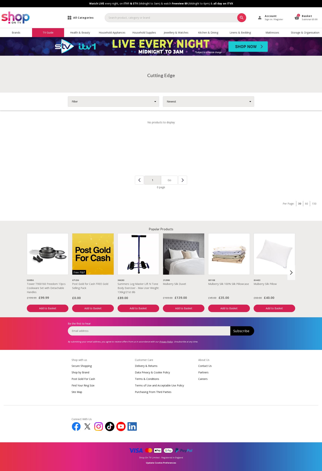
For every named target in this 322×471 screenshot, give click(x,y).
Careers (203, 379)
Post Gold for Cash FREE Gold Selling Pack (90, 286)
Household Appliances (112, 32)
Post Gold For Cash (83, 379)
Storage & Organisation (305, 32)
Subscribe (241, 331)
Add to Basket (47, 308)
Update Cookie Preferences (161, 462)
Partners (203, 372)
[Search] (241, 17)
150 (314, 203)
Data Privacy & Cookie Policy (152, 372)
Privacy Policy (166, 341)
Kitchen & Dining (208, 32)
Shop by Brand (80, 372)
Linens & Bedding (240, 32)
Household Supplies (144, 32)
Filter (75, 101)
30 (299, 203)
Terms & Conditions (147, 379)
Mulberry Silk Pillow (265, 284)
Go (169, 180)
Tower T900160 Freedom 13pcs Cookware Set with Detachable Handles (46, 288)
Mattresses (272, 32)
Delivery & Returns (146, 366)
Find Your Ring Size (83, 385)
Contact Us (205, 366)
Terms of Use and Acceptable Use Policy (159, 385)
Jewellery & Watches (176, 32)
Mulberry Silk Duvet (174, 284)
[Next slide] (291, 272)
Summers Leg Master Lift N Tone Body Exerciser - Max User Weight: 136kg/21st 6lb (138, 288)
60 (306, 203)
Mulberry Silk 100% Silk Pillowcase (228, 284)
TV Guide (48, 32)
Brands (16, 32)
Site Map (77, 392)
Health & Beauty (80, 32)
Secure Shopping (82, 366)
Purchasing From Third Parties (153, 392)
